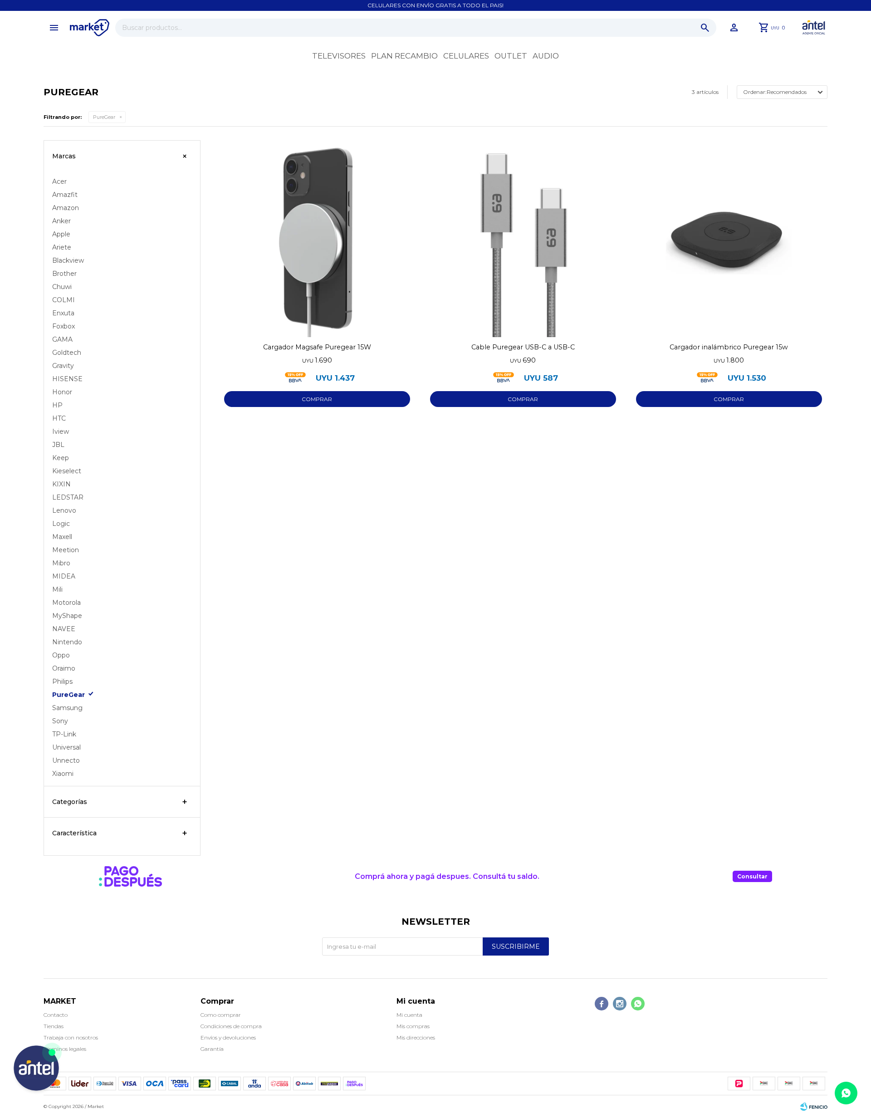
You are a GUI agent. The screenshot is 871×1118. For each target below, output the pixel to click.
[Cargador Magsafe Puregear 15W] (317, 238)
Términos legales (65, 1048)
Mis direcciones (415, 1037)
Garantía (212, 1048)
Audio (546, 55)
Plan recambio (404, 55)
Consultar (752, 876)
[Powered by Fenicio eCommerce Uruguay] (813, 1106)
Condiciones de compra (231, 1026)
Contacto (56, 1014)
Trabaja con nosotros (71, 1037)
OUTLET (510, 55)
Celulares (466, 55)
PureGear (104, 117)
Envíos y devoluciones (228, 1037)
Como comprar (221, 1014)
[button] (705, 28)
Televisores (339, 55)
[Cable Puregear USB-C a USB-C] (523, 238)
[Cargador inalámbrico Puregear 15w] (729, 238)
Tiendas (54, 1026)
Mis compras (413, 1026)
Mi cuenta (409, 1014)
